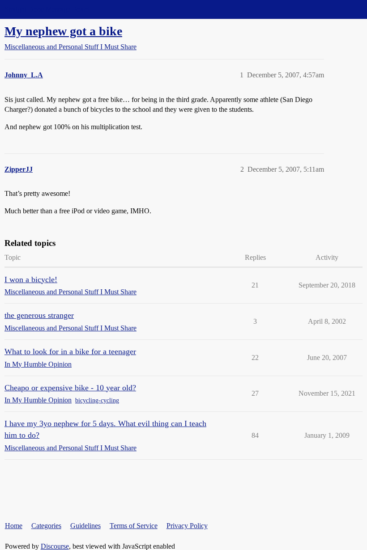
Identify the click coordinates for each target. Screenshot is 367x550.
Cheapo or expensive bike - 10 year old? (70, 387)
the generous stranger (39, 315)
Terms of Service (134, 525)
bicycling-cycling (97, 400)
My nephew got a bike (63, 31)
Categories (46, 525)
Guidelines (85, 525)
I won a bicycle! (30, 279)
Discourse (55, 546)
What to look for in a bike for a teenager (70, 351)
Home (13, 525)
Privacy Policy (187, 525)
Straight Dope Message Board (47, 9)
